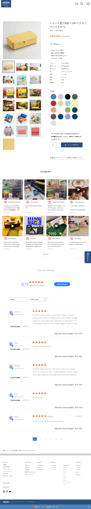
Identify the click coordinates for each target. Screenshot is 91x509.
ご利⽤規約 (27, 469)
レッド (65, 471)
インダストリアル (54, 467)
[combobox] (18, 299)
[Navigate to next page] (61, 439)
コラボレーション (6, 469)
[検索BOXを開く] (81, 3)
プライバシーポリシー (29, 474)
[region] (45, 506)
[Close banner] (89, 507)
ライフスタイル (53, 469)
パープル (65, 480)
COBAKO (78, 469)
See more (45, 254)
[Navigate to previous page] (29, 439)
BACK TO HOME (6, 483)
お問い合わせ (5, 473)
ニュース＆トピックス (7, 471)
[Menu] (88, 3)
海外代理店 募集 (6, 466)
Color (52, 91)
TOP (4, 450)
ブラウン (65, 478)
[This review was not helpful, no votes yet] (80, 333)
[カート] (76, 3)
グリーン (65, 474)
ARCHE (39, 467)
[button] (53, 97)
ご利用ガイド (27, 465)
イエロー (65, 476)
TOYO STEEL (40, 465)
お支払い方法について (74, 157)
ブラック (65, 467)
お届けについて (55, 157)
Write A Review (62, 284)
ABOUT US (5, 462)
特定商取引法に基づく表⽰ (30, 472)
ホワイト (65, 469)
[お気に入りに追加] (63, 150)
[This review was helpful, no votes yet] (76, 333)
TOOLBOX (78, 467)
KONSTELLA (40, 469)
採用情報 (4, 464)
